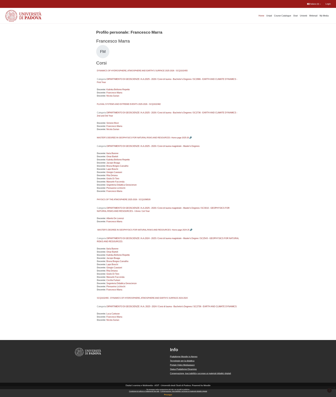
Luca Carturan (113, 314)
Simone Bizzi (112, 123)
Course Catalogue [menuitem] (282, 16)
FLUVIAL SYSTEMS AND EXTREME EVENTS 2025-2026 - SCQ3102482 (129, 104)
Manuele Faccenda (115, 182)
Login (328, 4)
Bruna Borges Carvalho (117, 166)
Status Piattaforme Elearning (183, 369)
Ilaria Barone (112, 153)
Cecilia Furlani (113, 280)
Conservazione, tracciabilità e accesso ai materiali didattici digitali (183, 391)
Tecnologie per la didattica (182, 361)
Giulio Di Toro (112, 178)
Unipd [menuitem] (269, 16)
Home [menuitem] (261, 16)
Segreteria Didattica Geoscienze (121, 185)
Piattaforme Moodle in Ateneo (183, 357)
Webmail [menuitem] (313, 16)
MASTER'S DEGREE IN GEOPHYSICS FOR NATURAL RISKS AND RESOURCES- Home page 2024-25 (143, 230)
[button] (314, 4)
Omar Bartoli (112, 156)
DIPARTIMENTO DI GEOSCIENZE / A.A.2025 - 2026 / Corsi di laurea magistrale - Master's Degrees (153, 146)
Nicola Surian (112, 96)
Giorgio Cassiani (114, 172)
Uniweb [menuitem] (303, 16)
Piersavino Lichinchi (115, 188)
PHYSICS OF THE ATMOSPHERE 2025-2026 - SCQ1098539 (123, 199)
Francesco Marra (114, 93)
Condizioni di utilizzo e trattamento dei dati (144, 391)
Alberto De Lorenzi (115, 218)
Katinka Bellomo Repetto (118, 89)
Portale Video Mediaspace (182, 365)
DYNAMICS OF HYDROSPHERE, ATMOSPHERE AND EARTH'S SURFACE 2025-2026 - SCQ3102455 (142, 70)
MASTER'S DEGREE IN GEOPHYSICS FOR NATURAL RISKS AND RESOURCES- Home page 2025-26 (143, 137)
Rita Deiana (112, 175)
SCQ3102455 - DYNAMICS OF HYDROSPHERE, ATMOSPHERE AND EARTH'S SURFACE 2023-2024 (142, 298)
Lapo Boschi (112, 169)
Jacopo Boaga (113, 163)
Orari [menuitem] (295, 16)
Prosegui (168, 395)
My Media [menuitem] (324, 16)
